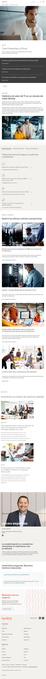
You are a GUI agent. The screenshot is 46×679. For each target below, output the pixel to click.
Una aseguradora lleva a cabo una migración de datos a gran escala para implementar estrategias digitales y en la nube (17, 427)
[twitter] (43, 618)
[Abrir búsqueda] (40, 1)
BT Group (2, 464)
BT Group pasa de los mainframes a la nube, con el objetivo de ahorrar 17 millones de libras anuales (16, 470)
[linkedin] (40, 618)
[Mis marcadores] (37, 2)
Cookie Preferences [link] (33, 666)
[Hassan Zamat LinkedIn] (2, 535)
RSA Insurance (4, 422)
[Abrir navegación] (43, 1)
